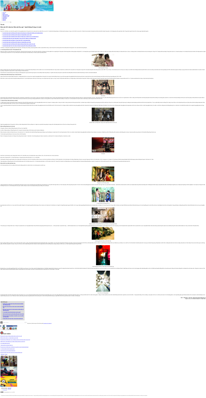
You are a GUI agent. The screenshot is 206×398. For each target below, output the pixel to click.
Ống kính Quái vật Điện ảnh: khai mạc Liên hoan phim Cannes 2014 (15, 339)
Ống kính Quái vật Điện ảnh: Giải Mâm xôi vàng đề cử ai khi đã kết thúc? (14, 347)
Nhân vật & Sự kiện (6, 15)
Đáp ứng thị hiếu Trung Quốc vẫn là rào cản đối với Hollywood (11, 352)
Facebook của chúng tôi (47, 323)
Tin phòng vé (5, 17)
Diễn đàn (4, 20)
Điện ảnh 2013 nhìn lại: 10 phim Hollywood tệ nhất (9, 337)
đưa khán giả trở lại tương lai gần (7, 348)
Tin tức (4, 13)
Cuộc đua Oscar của (7, 350)
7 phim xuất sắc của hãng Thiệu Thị (6, 345)
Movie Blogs (5, 18)
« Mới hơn (2, 354)
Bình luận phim (5, 14)
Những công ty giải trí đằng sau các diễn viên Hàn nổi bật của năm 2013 (12, 341)
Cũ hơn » (6, 354)
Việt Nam (4, 19)
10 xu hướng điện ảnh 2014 (5, 343)
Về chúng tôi (5, 389)
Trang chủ (4, 12)
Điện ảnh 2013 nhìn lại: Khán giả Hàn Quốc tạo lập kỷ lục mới (11, 336)
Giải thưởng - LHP (6, 16)
